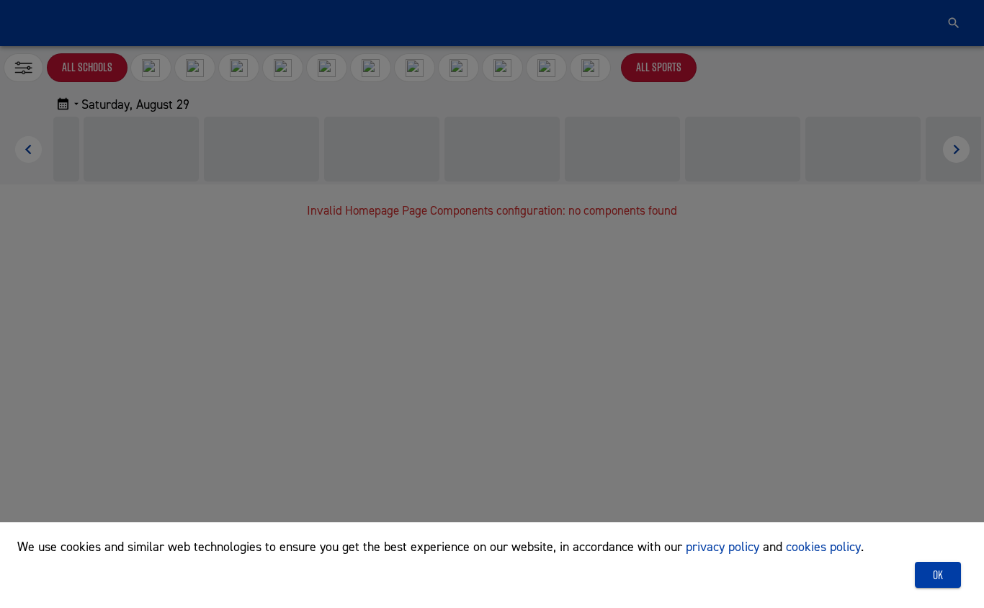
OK (938, 575)
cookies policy (823, 546)
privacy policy (722, 546)
